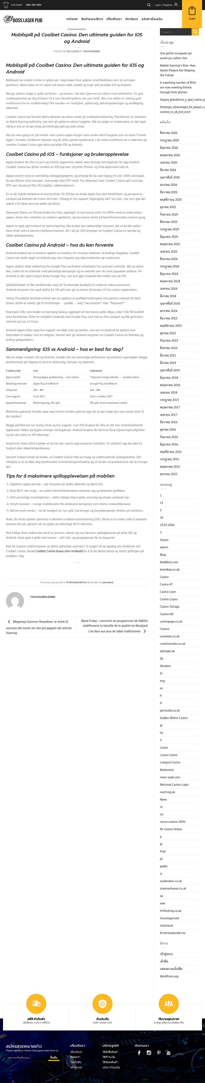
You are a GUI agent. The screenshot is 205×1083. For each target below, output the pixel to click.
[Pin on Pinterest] (84, 569)
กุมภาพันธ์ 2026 (170, 177)
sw (161, 896)
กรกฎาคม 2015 (169, 459)
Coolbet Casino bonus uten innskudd (59, 551)
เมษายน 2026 (168, 162)
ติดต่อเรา (75, 1057)
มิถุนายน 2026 (169, 147)
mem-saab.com (170, 777)
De (161, 658)
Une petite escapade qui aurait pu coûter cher (176, 55)
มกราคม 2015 (168, 474)
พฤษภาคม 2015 (170, 466)
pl (161, 844)
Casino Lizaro (168, 599)
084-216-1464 (33, 5)
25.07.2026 (167, 525)
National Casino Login (174, 784)
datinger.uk (167, 651)
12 (161, 502)
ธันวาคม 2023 (168, 318)
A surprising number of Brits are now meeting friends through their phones (178, 87)
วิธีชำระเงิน (108, 1057)
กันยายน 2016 (169, 437)
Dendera (165, 666)
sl (161, 873)
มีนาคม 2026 (168, 170)
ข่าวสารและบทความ (77, 29)
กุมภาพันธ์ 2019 (170, 370)
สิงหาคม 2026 (168, 133)
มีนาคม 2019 (168, 362)
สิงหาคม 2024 (168, 259)
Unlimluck (166, 925)
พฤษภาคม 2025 (170, 244)
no (161, 814)
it (161, 740)
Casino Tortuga (169, 606)
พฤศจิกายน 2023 (171, 325)
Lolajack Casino (170, 762)
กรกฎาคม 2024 (169, 266)
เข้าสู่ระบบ (166, 954)
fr (161, 703)
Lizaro (164, 747)
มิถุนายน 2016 (169, 444)
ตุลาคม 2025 (168, 207)
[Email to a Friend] (77, 569)
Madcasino (167, 769)
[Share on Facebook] (63, 569)
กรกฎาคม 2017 (169, 400)
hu (161, 732)
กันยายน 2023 (169, 340)
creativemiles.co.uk (172, 643)
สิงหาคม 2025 (168, 222)
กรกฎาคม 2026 (169, 140)
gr (161, 725)
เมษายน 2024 (168, 288)
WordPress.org (169, 976)
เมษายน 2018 (168, 392)
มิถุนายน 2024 (169, 273)
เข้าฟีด (164, 961)
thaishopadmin (91, 51)
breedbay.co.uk (169, 569)
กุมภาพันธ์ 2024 (170, 303)
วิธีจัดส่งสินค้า (110, 1062)
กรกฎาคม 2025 (169, 229)
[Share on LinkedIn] (90, 569)
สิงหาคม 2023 (168, 348)
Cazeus (164, 629)
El (161, 673)
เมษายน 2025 (168, 251)
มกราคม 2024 (168, 311)
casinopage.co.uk (171, 621)
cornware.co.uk (169, 636)
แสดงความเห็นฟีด (171, 969)
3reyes (164, 540)
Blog (163, 554)
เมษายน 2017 (168, 414)
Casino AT (166, 584)
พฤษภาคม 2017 (170, 407)
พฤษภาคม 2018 (170, 385)
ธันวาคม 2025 (168, 192)
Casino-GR (166, 614)
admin (164, 547)
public (164, 866)
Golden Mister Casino (174, 718)
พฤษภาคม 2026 (170, 155)
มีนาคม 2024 (168, 296)
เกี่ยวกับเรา (76, 1052)
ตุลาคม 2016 (168, 429)
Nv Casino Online (171, 829)
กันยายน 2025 (169, 214)
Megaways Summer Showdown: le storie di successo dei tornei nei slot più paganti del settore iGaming (39, 627)
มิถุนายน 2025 (169, 236)
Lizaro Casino (168, 755)
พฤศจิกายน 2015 (171, 451)
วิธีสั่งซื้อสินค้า (110, 1052)
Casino (164, 577)
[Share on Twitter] (70, 569)
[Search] (149, 5)
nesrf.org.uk (167, 792)
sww (162, 903)
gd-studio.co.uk (170, 710)
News (163, 799)
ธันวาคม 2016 (168, 422)
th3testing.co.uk (170, 910)
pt (161, 858)
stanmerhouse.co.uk (173, 888)
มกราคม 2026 (168, 184)
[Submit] (195, 31)
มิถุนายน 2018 (169, 377)
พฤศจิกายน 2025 (171, 199)
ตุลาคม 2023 (168, 333)
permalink (108, 582)
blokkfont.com (169, 562)
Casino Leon (168, 591)
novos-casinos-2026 (172, 821)
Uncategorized (169, 918)
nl (161, 807)
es (161, 688)
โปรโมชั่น (75, 1062)
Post (163, 851)
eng (162, 680)
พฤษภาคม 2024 (170, 281)
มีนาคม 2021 (168, 355)
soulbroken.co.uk (171, 881)
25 (161, 517)
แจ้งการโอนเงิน (111, 1067)
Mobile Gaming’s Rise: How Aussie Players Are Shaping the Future (177, 70)
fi (161, 695)
